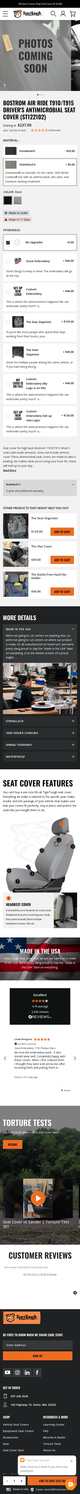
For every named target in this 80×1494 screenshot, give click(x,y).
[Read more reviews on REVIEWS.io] (40, 1017)
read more (9, 470)
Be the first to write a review (40, 1274)
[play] (38, 1198)
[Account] (63, 14)
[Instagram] (17, 1372)
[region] (40, 1058)
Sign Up (38, 1356)
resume (12, 1144)
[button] (5, 13)
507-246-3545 (19, 1396)
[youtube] (7, 1372)
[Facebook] (37, 1372)
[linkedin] (27, 1372)
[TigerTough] (28, 14)
